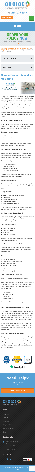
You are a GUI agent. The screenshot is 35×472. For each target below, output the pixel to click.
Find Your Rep (7, 17)
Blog (4, 432)
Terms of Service (17, 385)
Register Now (7, 425)
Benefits (5, 418)
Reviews (6, 421)
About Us (6, 414)
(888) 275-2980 (19, 12)
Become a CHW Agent (18, 391)
